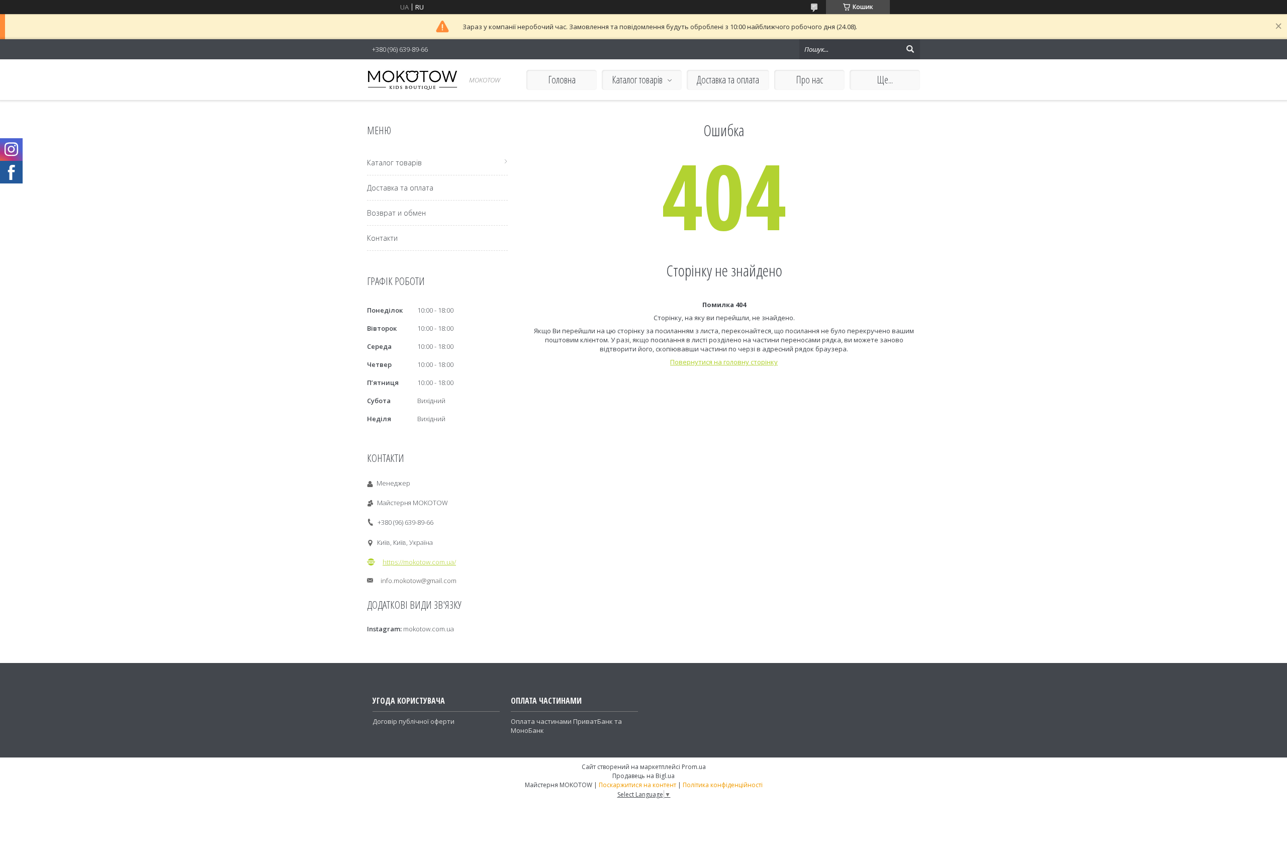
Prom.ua (694, 767)
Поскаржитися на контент (637, 785)
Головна (562, 79)
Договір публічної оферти (413, 721)
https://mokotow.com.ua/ (419, 562)
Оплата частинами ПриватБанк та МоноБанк (566, 726)
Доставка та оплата (728, 79)
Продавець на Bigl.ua (643, 776)
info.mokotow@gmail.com (418, 581)
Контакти (382, 238)
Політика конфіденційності (723, 785)
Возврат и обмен (396, 213)
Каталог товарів (637, 79)
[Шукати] (910, 49)
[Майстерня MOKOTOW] (412, 79)
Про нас (809, 79)
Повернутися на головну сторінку (724, 361)
